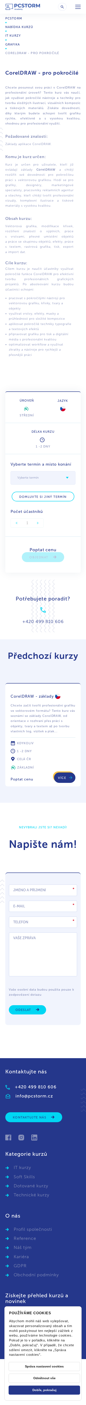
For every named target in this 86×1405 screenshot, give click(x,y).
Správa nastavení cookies (44, 1366)
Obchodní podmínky (36, 1274)
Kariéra (21, 1256)
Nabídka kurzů (19, 27)
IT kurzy (13, 35)
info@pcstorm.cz (34, 1095)
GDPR (20, 1265)
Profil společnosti (33, 1229)
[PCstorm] (23, 7)
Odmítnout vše (44, 1378)
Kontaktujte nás (30, 1117)
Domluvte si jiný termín (43, 497)
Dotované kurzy (31, 1185)
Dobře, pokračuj (44, 1390)
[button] (67, 478)
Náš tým (23, 1247)
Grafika (12, 44)
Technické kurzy (31, 1194)
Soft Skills (24, 1176)
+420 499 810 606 (35, 1086)
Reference (25, 1238)
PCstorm (13, 18)
